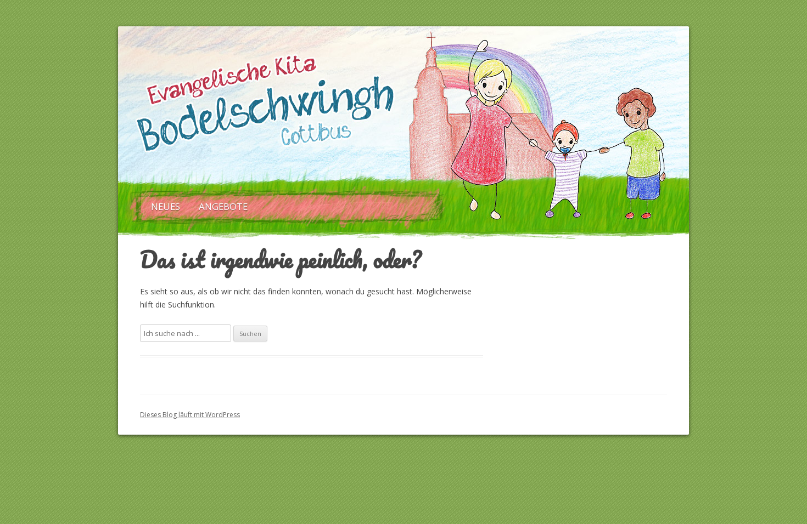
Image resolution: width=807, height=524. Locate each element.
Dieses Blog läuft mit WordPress (190, 414)
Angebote (223, 206)
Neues (165, 206)
